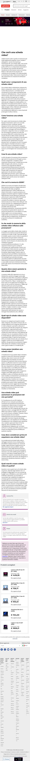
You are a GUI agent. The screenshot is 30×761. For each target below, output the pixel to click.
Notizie (2, 668)
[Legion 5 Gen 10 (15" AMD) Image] (5, 627)
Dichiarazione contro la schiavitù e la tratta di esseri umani (15, 756)
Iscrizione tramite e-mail (17, 685)
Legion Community (17, 678)
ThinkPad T (27, 663)
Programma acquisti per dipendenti (17, 727)
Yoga (27, 676)
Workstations (12, 687)
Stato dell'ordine (22, 676)
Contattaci (22, 666)
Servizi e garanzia (12, 704)
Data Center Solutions (12, 693)
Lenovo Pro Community (17, 672)
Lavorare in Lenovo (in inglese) (2, 724)
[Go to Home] (5, 5)
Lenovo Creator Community (17, 665)
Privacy (2, 752)
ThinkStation (27, 706)
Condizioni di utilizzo (17, 702)
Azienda (2, 666)
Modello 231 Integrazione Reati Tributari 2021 (2, 713)
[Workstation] (25, 14)
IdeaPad (27, 674)
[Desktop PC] (17, 14)
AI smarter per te (12, 672)
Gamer (12, 676)
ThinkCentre (27, 692)
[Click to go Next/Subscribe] (19, 645)
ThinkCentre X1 (27, 696)
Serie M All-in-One (27, 688)
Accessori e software (12, 699)
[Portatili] (10, 14)
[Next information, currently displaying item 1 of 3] (27, 21)
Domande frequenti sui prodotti (22, 683)
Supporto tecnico (22, 670)
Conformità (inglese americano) (2, 683)
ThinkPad (27, 671)
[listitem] (14, 574)
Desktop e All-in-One (12, 683)
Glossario (17, 734)
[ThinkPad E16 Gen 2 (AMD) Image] (5, 614)
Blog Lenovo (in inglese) (17, 696)
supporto (4, 556)
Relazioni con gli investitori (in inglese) (2, 674)
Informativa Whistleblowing (2, 738)
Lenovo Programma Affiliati (17, 714)
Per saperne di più (16, 578)
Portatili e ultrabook (12, 666)
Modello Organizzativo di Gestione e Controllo (2, 701)
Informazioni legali (2, 693)
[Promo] (4, 14)
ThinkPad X (27, 667)
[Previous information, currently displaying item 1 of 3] (2, 21)
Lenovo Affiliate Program (2, 731)
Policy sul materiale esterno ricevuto (18, 754)
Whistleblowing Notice (2, 744)
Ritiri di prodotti (12, 708)
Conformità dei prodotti (17, 708)
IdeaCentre (27, 700)
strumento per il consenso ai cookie (12, 752)
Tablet (12, 678)
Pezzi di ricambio (12, 712)
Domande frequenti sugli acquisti (22, 692)
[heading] (19, 570)
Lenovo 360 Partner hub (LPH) (7, 667)
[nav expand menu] (2, 10)
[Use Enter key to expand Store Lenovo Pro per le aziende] (11, 1)
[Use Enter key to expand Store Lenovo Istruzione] (19, 1)
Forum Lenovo (17, 690)
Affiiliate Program (17, 720)
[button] (21, 1)
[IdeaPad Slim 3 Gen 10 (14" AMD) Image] (5, 587)
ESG (1, 688)
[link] (23, 2)
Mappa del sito (7, 754)
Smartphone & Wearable (27, 681)
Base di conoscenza (17, 739)
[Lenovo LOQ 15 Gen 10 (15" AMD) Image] (5, 574)
